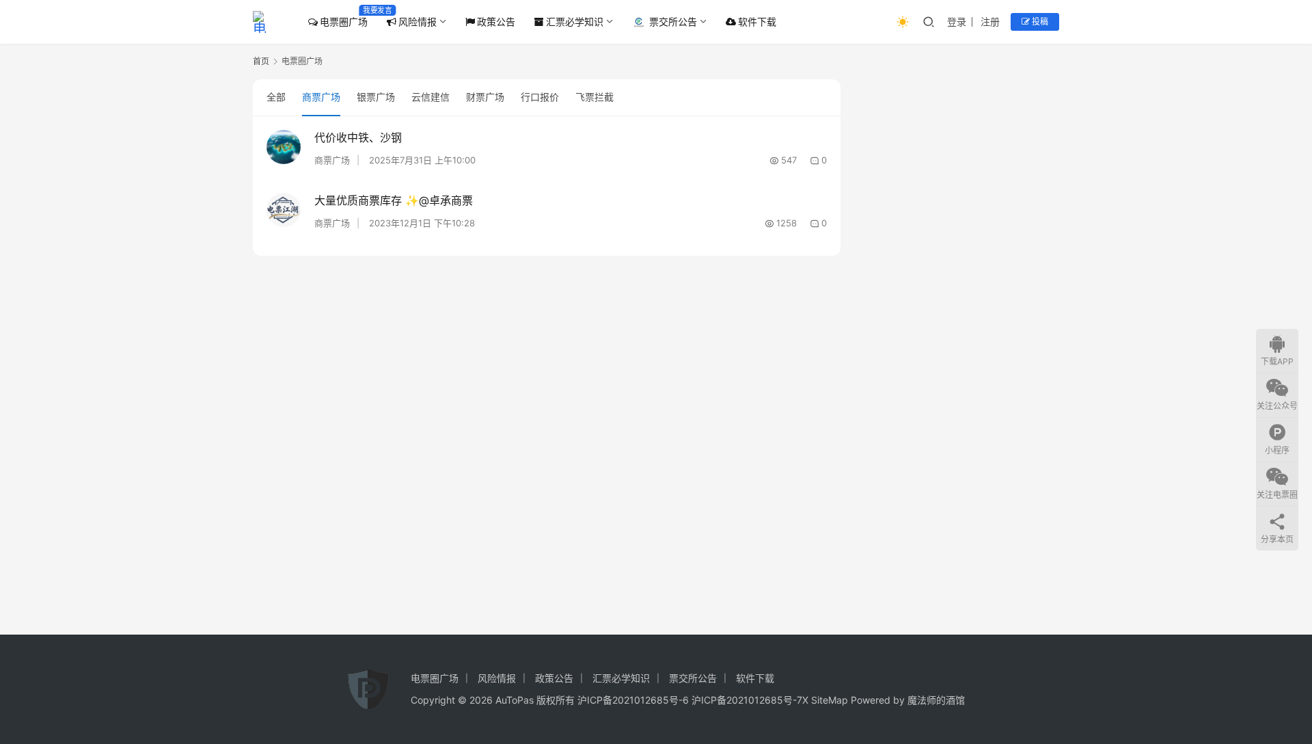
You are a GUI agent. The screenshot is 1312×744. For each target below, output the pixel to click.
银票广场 (376, 97)
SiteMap (829, 700)
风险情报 (417, 21)
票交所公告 (673, 21)
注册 (990, 21)
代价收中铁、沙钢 (358, 137)
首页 (261, 61)
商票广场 (321, 97)
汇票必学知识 (574, 21)
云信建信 (430, 97)
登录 (956, 21)
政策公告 (496, 21)
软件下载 (757, 21)
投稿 (1039, 21)
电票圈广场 (344, 21)
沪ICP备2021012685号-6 (633, 700)
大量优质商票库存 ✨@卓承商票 (393, 200)
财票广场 (485, 97)
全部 (276, 97)
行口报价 (540, 97)
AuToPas (514, 700)
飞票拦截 (594, 97)
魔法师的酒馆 (936, 700)
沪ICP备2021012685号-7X (750, 700)
